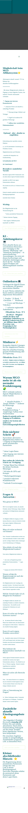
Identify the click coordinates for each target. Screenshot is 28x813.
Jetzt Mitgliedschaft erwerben (14, 228)
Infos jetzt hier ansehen (12, 747)
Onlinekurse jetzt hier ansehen (11, 335)
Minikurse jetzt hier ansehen (14, 372)
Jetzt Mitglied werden (11, 489)
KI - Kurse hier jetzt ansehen (14, 273)
